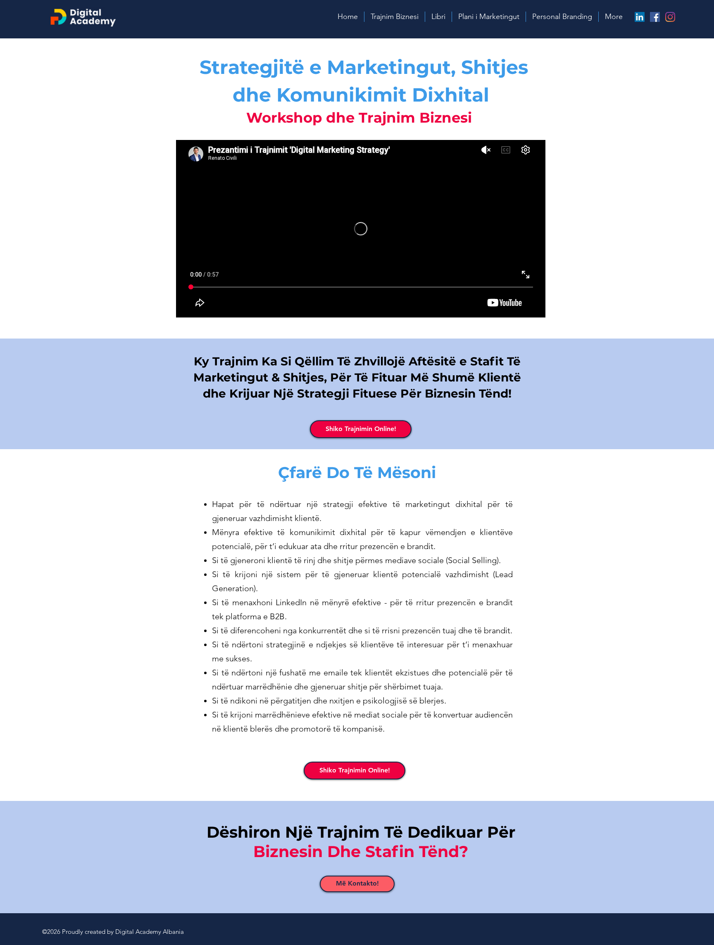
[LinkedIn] (640, 17)
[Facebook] (655, 17)
